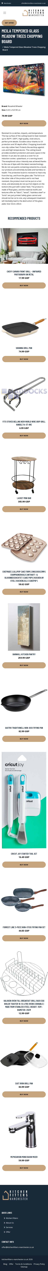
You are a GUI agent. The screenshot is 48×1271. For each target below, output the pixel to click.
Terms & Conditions (23, 1264)
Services (9, 1227)
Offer (8, 1232)
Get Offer (9, 23)
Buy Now (24, 123)
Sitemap (24, 1267)
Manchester (7, 3)
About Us (10, 1223)
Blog (5, 1264)
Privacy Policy (39, 1264)
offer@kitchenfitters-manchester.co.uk (33, 3)
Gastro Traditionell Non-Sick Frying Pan (24, 727)
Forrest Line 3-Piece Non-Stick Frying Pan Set (24, 927)
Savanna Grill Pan (24, 348)
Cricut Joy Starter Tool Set (24, 853)
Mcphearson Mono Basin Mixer (24, 1156)
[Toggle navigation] (5, 13)
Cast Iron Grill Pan (24, 1083)
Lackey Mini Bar (24, 498)
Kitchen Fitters (12, 1218)
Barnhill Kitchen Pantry (24, 654)
